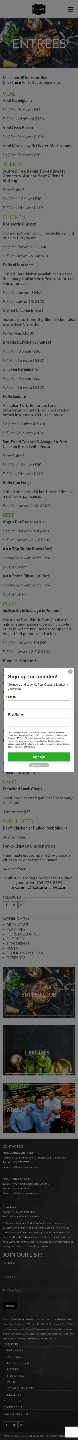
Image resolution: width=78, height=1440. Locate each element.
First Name (15, 714)
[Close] (70, 671)
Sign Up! (39, 757)
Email (12, 696)
